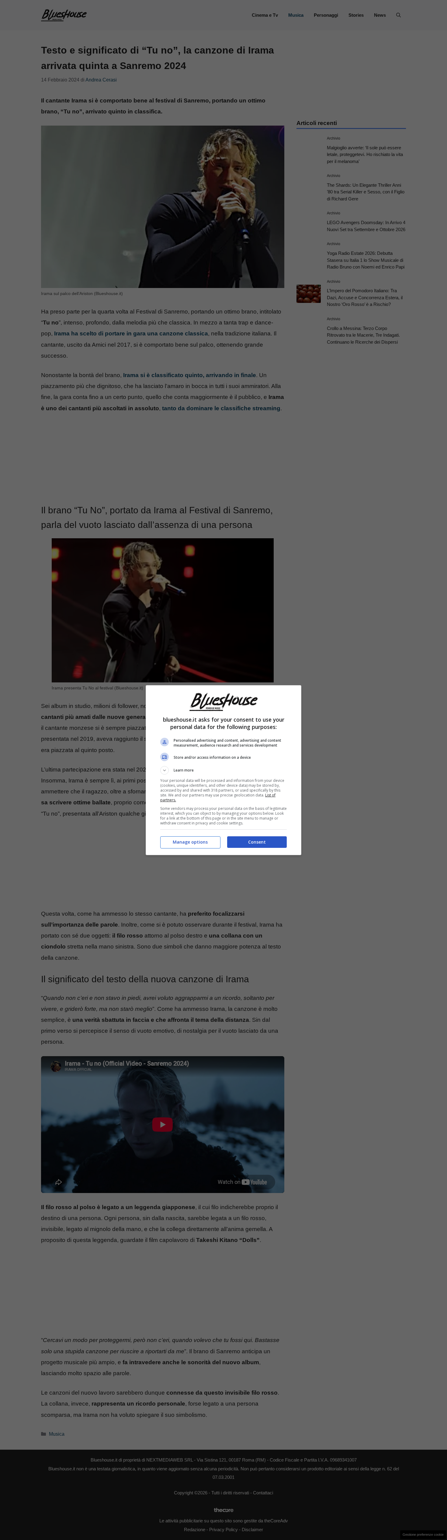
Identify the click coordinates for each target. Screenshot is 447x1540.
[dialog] (223, 770)
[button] (223, 770)
